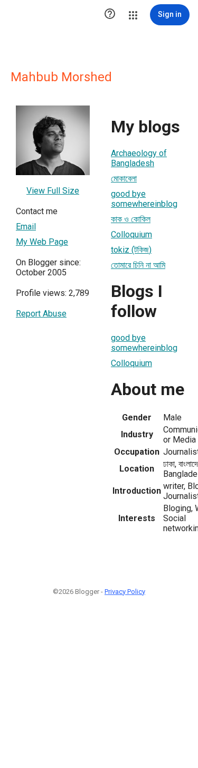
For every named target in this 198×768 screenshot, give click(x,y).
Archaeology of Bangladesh (139, 158)
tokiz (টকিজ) (131, 250)
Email (26, 227)
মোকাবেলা (124, 179)
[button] (109, 14)
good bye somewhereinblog (144, 199)
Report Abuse (41, 314)
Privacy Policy (125, 592)
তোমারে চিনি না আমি (138, 265)
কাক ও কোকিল (130, 219)
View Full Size (52, 191)
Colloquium (131, 234)
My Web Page (42, 242)
